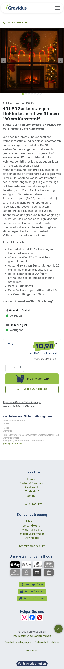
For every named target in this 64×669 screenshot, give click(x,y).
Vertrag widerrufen (32, 663)
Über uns (32, 521)
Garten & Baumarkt (32, 483)
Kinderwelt (32, 487)
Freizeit (32, 479)
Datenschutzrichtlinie (47, 642)
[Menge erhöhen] (21, 368)
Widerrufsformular (32, 533)
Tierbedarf (32, 491)
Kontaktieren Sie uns (32, 546)
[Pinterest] (39, 617)
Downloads (32, 538)
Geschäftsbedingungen (18, 642)
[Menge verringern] (8, 368)
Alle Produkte (33, 504)
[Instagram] (24, 617)
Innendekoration (18, 22)
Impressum (32, 650)
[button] (3, 60)
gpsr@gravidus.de (12, 443)
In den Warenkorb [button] (37, 378)
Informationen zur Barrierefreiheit (32, 636)
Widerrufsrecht (32, 529)
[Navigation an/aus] (58, 8)
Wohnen (32, 495)
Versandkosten (32, 525)
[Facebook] (32, 617)
